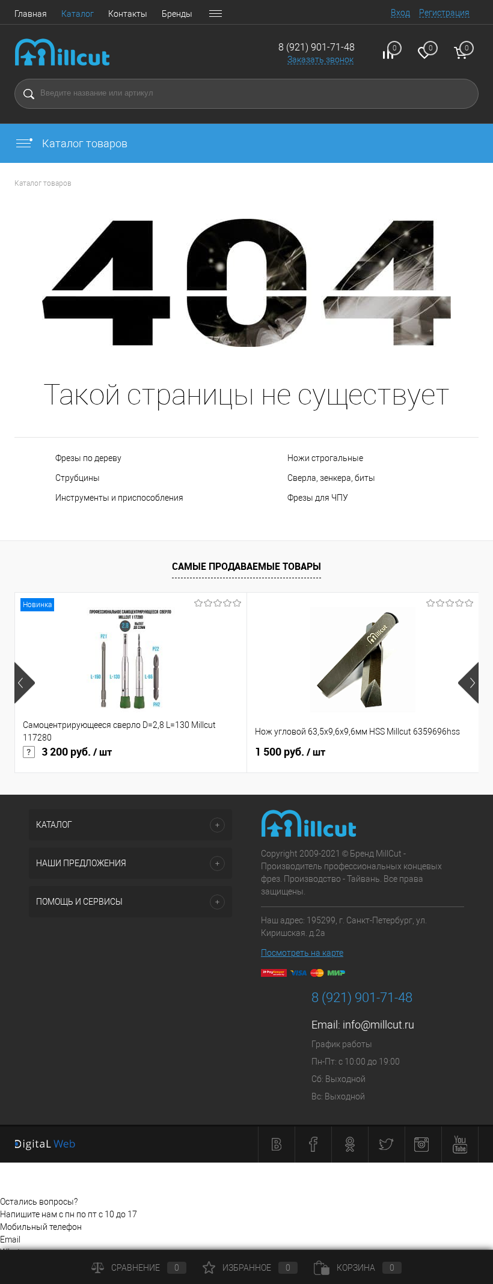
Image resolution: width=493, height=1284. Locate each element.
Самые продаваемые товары (246, 566)
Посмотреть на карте (302, 953)
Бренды (177, 14)
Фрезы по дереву (88, 458)
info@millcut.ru (378, 1024)
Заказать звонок (320, 59)
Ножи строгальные (325, 458)
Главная (30, 14)
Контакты (127, 14)
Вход (400, 12)
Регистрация (444, 12)
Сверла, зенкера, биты (331, 478)
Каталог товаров (83, 143)
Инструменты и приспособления (119, 498)
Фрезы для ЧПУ (317, 498)
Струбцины (77, 478)
